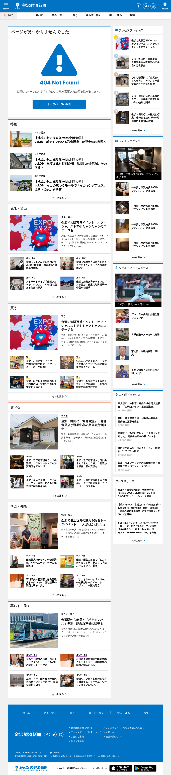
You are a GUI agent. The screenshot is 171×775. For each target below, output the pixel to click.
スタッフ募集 (77, 741)
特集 (132, 15)
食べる (39, 15)
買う (75, 15)
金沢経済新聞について (82, 727)
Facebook (138, 6)
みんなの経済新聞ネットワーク (31, 768)
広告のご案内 (77, 736)
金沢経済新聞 (30, 5)
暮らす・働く (93, 15)
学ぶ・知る (115, 15)
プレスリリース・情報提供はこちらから (125, 727)
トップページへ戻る (59, 104)
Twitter (146, 6)
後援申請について (114, 736)
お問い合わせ (112, 732)
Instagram (153, 6)
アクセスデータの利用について (86, 732)
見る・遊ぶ (58, 15)
